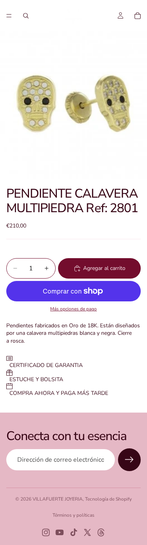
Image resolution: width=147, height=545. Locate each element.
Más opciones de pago (73, 309)
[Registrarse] (129, 459)
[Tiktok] (73, 532)
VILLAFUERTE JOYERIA (58, 499)
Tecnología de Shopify (108, 499)
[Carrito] (137, 15)
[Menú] (9, 16)
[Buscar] (25, 15)
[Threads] (101, 532)
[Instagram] (46, 532)
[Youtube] (59, 532)
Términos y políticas (73, 515)
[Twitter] (87, 532)
